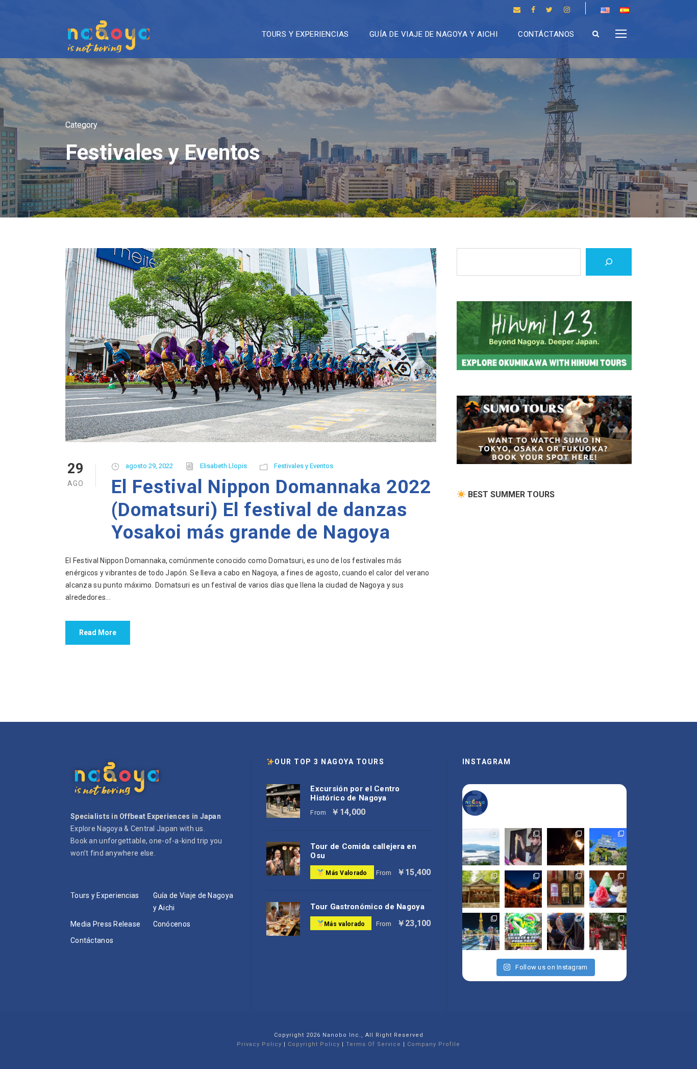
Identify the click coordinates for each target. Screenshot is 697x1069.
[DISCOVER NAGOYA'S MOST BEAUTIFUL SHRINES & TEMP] (481, 889)
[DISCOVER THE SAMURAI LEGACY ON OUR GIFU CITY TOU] (608, 846)
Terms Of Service (373, 1044)
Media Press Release (105, 924)
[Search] (609, 262)
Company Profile (433, 1044)
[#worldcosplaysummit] (523, 931)
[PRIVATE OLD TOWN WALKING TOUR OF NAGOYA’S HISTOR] (608, 931)
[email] (516, 10)
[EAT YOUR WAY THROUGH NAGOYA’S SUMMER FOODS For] (608, 889)
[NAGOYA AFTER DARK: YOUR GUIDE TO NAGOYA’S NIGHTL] (481, 931)
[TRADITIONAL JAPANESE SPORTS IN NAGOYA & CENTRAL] (565, 931)
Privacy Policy (259, 1044)
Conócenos (172, 924)
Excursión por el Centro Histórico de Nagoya (355, 793)
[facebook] (533, 10)
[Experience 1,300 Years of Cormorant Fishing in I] (565, 846)
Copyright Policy (314, 1044)
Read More (97, 632)
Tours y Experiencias (305, 34)
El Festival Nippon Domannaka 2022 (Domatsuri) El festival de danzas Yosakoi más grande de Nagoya (271, 509)
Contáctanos (546, 34)
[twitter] (549, 10)
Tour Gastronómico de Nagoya (367, 906)
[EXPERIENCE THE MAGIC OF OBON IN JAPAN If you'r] (523, 889)
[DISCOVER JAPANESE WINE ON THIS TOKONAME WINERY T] (565, 889)
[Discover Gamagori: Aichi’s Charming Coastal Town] (481, 846)
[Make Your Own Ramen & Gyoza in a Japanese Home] (523, 846)
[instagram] (567, 10)
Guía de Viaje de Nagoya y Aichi (433, 34)
